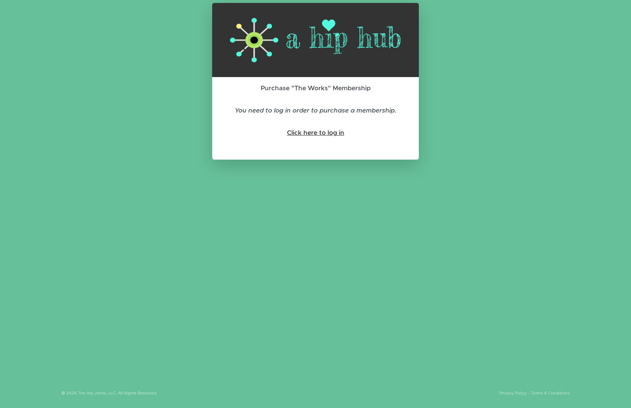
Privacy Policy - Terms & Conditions (535, 393)
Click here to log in (315, 133)
